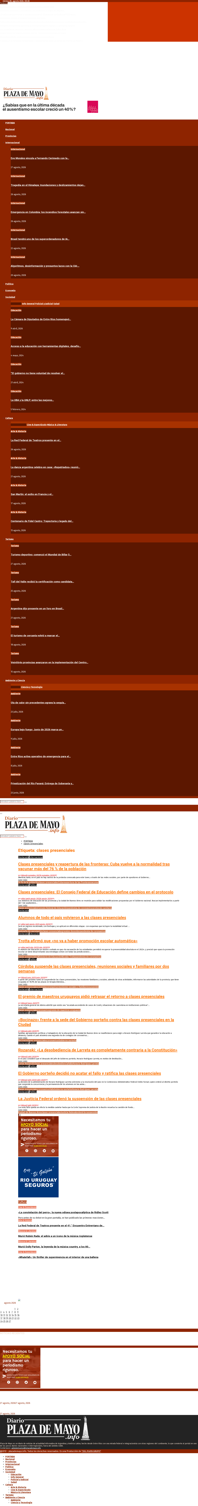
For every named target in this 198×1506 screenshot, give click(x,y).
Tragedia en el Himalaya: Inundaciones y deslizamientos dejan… (48, 185)
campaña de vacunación (30, 931)
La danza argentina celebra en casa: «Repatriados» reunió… (45, 467)
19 (7, 1318)
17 (1, 1318)
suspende (94, 987)
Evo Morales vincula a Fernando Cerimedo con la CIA (22, 18)
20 (10, 1318)
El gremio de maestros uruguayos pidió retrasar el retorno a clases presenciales (91, 996)
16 (18, 1315)
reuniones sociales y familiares (73, 987)
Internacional (12, 142)
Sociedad (10, 297)
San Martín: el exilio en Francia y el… (32, 494)
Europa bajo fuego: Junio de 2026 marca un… (37, 729)
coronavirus (52, 987)
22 (15, 1318)
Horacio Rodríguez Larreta (86, 1063)
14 (13, 1315)
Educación (16, 310)
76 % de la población (28, 882)
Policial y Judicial (19, 1479)
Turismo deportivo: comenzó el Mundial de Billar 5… (41, 554)
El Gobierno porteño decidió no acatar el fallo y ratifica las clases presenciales (89, 1073)
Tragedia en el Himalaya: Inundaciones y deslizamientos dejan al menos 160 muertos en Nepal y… (42, 41)
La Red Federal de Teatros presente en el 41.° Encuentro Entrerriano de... (61, 1225)
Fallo (70, 1063)
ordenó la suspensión (87, 1112)
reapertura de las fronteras (77, 882)
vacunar (95, 882)
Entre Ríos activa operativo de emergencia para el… (41, 756)
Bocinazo (22, 1040)
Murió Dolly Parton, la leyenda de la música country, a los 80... (54, 1246)
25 (4, 1321)
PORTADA (10, 123)
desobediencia (60, 1063)
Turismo (9, 539)
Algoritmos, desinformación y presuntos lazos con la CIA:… (45, 265)
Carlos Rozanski (26, 1063)
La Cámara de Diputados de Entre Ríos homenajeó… (41, 319)
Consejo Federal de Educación (52, 908)
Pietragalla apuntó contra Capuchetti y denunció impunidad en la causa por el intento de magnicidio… (43, 22)
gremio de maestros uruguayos (65, 1010)
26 (7, 1321)
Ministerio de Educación (50, 957)
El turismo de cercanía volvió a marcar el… (35, 635)
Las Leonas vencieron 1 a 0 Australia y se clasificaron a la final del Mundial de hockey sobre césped (54, 1341)
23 (18, 1318)
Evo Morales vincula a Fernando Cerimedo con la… (40, 158)
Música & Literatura (27, 1231)
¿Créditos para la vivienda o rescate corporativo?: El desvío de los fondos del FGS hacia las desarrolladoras (58, 1344)
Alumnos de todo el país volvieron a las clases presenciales (72, 917)
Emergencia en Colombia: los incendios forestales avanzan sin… (48, 212)
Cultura (9, 418)
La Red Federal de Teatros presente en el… (36, 440)
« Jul (2, 1327)
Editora (23, 875)
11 (4, 1315)
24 (1, 1321)
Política (9, 284)
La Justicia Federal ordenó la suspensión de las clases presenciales (79, 1098)
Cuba (60, 882)
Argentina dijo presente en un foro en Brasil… (37, 608)
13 (10, 1315)
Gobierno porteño (67, 1040)
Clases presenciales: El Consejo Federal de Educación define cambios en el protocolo (95, 892)
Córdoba (42, 987)
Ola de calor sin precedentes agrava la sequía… (38, 702)
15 (15, 1315)
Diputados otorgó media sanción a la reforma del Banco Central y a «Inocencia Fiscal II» (37, 26)
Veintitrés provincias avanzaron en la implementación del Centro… (49, 662)
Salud (14, 1482)
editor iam (24, 899)
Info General (17, 1477)
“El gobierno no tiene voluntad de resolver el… (38, 373)
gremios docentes (71, 931)
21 (13, 1318)
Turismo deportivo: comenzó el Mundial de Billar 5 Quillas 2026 (27, 7)
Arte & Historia (18, 431)
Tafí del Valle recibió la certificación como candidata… (42, 581)
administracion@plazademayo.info (26, 1448)
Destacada (23, 857)
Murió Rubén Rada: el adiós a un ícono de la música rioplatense (27, 37)
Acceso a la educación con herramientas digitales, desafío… (46, 346)
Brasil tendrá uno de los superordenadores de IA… (40, 239)
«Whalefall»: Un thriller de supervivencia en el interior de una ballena (58, 1257)
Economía (10, 290)
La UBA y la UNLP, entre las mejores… (32, 400)
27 (10, 1321)
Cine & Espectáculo (27, 1207)
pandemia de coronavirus (80, 908)
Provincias (10, 136)
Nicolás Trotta (69, 957)
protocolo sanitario (102, 908)
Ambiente (15, 693)
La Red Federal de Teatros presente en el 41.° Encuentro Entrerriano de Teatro (33, 33)
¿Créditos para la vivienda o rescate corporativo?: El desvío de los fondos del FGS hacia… (38, 14)
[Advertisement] (99, 62)
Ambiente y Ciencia (15, 680)
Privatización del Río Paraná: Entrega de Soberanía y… (42, 783)
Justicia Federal (68, 1112)
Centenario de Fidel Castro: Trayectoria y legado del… (42, 521)
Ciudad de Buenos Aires (30, 1112)
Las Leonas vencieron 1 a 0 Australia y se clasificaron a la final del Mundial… (32, 11)
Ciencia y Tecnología (21, 1502)
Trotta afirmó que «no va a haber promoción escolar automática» (78, 940)
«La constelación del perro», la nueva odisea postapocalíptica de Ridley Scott (33, 29)
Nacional (10, 129)
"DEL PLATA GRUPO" (91, 1451)
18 (4, 1318)
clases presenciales (48, 882)
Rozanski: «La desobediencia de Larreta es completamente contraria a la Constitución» (97, 1050)
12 (7, 1315)
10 (1, 1315)
